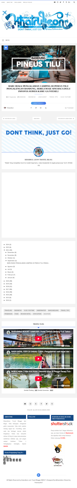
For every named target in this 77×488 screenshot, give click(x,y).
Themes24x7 (38, 482)
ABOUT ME (10, 2)
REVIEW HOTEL (26, 314)
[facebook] (63, 2)
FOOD (16, 314)
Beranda (37, 118)
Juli (9, 269)
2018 (7, 286)
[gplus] (69, 2)
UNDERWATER (41, 310)
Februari (10, 275)
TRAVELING (8, 310)
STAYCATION (37, 314)
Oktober (10, 258)
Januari (10, 277)
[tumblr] (66, 2)
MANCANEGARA (53, 310)
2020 (7, 281)
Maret (10, 272)
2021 (7, 250)
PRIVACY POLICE (27, 2)
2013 (7, 297)
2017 (7, 289)
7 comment (69, 108)
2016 (7, 292)
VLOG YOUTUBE (65, 97)
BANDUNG (23, 97)
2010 (7, 300)
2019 (7, 284)
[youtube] (54, 2)
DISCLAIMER (17, 2)
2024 (7, 244)
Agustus (10, 266)
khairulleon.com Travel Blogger (31, 480)
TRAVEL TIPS (54, 97)
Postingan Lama (10, 118)
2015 (7, 295)
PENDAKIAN (8, 314)
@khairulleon (59, 480)
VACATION (47, 314)
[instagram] (57, 2)
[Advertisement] (19, 204)
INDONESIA (33, 97)
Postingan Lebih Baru (65, 118)
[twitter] (60, 2)
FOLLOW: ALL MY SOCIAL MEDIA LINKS (38, 410)
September (11, 260)
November (11, 255)
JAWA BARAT (43, 97)
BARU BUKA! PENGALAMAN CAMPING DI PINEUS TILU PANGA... (28, 263)
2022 (7, 247)
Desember (11, 252)
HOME (3, 2)
